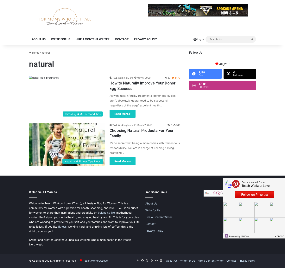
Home (35, 52)
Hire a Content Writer (93, 39)
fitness (62, 226)
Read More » (122, 113)
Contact (122, 39)
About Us (39, 39)
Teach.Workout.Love (95, 260)
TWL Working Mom (122, 77)
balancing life (106, 212)
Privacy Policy (145, 39)
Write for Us (60, 39)
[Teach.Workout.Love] (65, 16)
